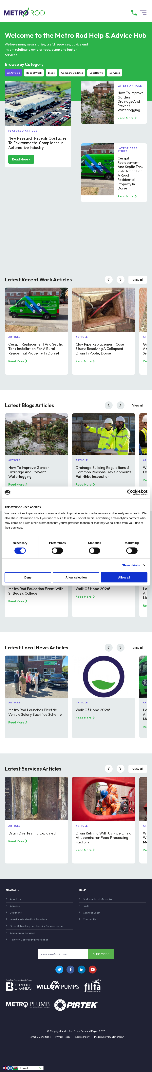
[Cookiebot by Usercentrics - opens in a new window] (130, 492)
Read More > (21, 159)
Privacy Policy (62, 1037)
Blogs (51, 72)
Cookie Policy (82, 1037)
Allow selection (76, 577)
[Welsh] (15, 1068)
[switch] (57, 551)
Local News (96, 72)
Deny (27, 577)
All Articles (13, 72)
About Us (15, 899)
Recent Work (34, 72)
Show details (131, 565)
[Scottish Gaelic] (10, 1068)
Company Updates (72, 72)
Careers (15, 905)
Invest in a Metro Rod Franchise (28, 919)
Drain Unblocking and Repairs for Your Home (36, 926)
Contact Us (89, 919)
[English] (5, 1068)
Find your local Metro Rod (98, 899)
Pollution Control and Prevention (29, 939)
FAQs (86, 905)
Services (114, 72)
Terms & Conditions (40, 1037)
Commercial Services (22, 932)
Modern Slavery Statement (109, 1037)
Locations (16, 912)
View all (137, 280)
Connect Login (91, 912)
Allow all (124, 577)
